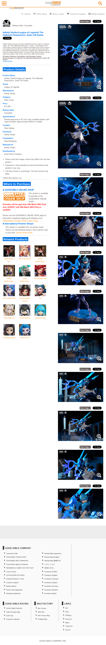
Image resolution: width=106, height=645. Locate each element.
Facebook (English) (50, 575)
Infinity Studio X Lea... (9, 260)
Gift (66, 608)
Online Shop (41, 14)
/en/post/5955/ (7, 61)
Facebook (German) (51, 586)
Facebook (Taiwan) (50, 582)
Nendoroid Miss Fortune (25, 299)
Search (27, 14)
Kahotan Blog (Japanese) (52, 553)
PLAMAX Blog (42, 619)
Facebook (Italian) (50, 593)
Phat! (67, 612)
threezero (68, 619)
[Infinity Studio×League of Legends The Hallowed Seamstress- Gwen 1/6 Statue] (80, 90)
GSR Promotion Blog (13, 612)
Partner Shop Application (14, 590)
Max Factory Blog (44, 615)
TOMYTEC (69, 626)
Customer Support (78, 14)
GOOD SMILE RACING (14, 608)
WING (67, 622)
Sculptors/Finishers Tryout (15, 579)
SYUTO (68, 630)
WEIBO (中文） (49, 568)
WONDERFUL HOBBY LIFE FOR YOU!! (20, 568)
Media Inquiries (98, 14)
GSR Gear (9, 615)
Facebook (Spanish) (51, 590)
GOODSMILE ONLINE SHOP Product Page (20, 221)
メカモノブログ (49, 564)
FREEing (68, 615)
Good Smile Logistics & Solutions (17, 564)
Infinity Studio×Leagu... (40, 260)
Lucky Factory (11, 571)
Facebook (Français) (51, 579)
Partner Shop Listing (24, 233)
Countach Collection (13, 619)
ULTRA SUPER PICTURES (15, 575)
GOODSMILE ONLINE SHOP (16, 557)
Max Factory (42, 608)
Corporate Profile (12, 553)
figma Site (41, 612)
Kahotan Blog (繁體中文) (52, 560)
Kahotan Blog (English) (51, 557)
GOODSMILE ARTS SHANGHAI (17, 560)
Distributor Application (13, 593)
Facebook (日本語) (50, 571)
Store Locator (58, 14)
